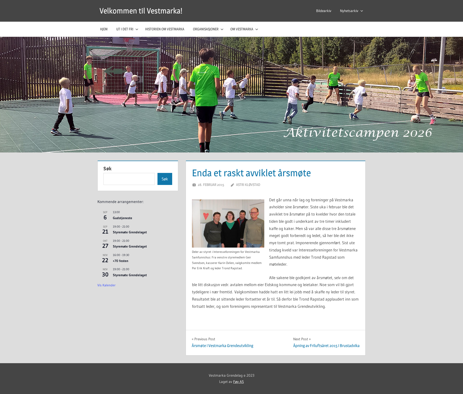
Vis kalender (106, 285)
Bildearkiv (323, 10)
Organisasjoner (205, 29)
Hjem (104, 29)
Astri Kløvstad (248, 184)
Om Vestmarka (241, 29)
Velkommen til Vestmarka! (141, 10)
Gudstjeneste (122, 218)
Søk (107, 168)
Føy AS (238, 381)
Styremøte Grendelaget (130, 232)
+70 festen (120, 261)
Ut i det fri (124, 29)
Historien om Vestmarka (164, 29)
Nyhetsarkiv (349, 10)
